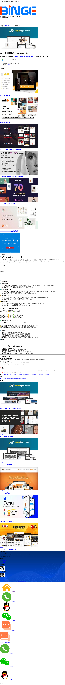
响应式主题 (29, 374)
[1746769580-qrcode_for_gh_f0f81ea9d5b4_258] (2, 570)
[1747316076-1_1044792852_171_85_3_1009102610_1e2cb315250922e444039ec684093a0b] (2, 576)
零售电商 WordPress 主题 (46, 374)
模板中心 (6, 25)
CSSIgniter (4, 374)
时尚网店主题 (39, 374)
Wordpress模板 (4, 560)
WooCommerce (10, 25)
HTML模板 (4, 562)
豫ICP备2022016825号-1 (22, 581)
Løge (14, 374)
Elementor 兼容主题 (9, 374)
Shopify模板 (4, 561)
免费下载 (4, 66)
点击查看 (8, 64)
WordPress (29, 56)
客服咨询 (1, 66)
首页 (4, 25)
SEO (16, 374)
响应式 (26, 374)
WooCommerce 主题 (20, 374)
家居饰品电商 (34, 374)
